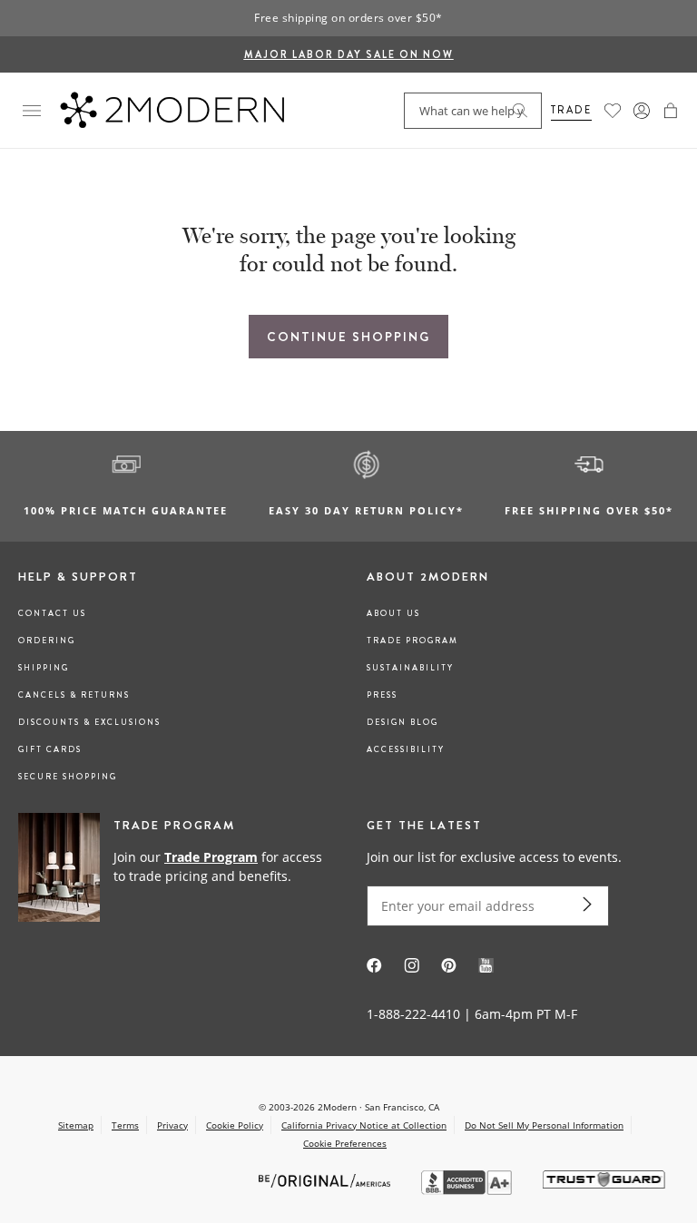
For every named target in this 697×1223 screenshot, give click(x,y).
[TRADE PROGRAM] (174, 868)
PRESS (382, 695)
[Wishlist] (612, 111)
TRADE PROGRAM (412, 640)
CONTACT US (52, 613)
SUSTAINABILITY (410, 667)
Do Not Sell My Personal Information (544, 1125)
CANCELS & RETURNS (74, 695)
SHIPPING (43, 667)
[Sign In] (641, 111)
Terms (125, 1125)
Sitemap (75, 1125)
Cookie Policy (234, 1125)
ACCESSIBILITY (406, 749)
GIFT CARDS (50, 749)
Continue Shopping (348, 337)
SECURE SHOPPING (67, 776)
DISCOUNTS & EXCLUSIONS (89, 722)
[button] (671, 111)
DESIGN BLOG (402, 722)
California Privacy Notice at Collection (364, 1125)
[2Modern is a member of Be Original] (326, 1180)
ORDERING (46, 640)
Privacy (172, 1125)
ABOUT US (393, 613)
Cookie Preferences (345, 1144)
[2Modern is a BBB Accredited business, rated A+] (468, 1190)
